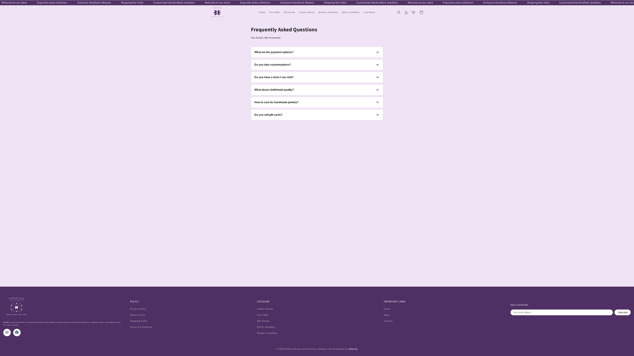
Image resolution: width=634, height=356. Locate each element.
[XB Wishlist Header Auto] (413, 12)
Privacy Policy (138, 309)
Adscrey (353, 349)
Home (387, 309)
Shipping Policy (138, 321)
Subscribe (622, 312)
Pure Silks (262, 315)
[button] (399, 12)
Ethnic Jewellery (266, 327)
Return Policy (137, 315)
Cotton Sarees (265, 309)
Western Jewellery (267, 333)
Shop (386, 315)
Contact (388, 321)
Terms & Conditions (141, 327)
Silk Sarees (263, 321)
